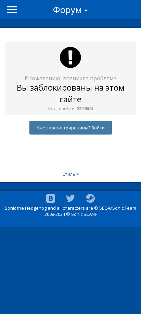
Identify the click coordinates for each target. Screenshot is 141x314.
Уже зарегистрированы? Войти (71, 128)
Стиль (69, 174)
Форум (67, 9)
